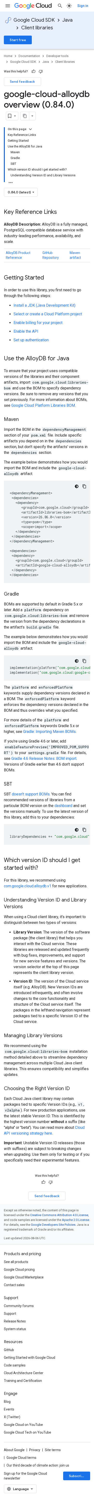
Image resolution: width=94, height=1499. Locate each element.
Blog (7, 1402)
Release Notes (15, 1321)
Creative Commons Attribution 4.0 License (59, 1215)
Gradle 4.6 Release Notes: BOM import (43, 758)
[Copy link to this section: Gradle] (24, 594)
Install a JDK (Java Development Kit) (44, 305)
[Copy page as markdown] (24, 116)
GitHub (9, 1350)
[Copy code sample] (84, 486)
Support (10, 1313)
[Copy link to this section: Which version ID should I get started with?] (43, 868)
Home (8, 56)
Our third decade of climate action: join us (38, 1465)
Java (67, 20)
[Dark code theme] (77, 486)
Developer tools (57, 56)
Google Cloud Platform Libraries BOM (43, 405)
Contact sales (14, 1285)
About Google (14, 1450)
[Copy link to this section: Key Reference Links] (62, 212)
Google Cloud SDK (34, 20)
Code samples (15, 1365)
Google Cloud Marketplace (24, 1277)
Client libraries (37, 28)
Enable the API (25, 331)
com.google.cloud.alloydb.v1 (27, 886)
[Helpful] (33, 71)
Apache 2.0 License (75, 1220)
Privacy (34, 1450)
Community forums (19, 1306)
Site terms (53, 1450)
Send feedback (22, 81)
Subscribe (77, 1476)
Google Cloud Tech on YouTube (27, 1432)
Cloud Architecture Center (23, 1373)
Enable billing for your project (37, 322)
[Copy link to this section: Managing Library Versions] (67, 1036)
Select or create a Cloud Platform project (47, 314)
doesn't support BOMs (31, 794)
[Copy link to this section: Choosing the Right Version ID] (75, 1089)
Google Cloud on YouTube (23, 1425)
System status (15, 1329)
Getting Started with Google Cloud (29, 1357)
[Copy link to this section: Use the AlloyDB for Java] (74, 359)
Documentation (29, 56)
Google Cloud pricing (19, 1269)
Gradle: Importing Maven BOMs (49, 731)
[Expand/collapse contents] (30, 129)
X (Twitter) (12, 1417)
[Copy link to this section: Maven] (23, 420)
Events (9, 1409)
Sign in (82, 6)
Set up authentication (31, 340)
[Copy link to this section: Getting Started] (49, 278)
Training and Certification (23, 1381)
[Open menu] (8, 6)
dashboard (63, 805)
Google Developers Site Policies (53, 1224)
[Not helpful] (40, 71)
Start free (18, 40)
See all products (16, 1262)
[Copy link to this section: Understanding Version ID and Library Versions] (28, 907)
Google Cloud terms (21, 1458)
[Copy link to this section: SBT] (17, 784)
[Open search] (60, 6)
